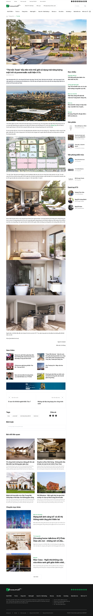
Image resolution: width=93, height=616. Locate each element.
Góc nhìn (59, 596)
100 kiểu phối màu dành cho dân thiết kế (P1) (76, 78)
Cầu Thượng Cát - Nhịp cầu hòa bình (54, 366)
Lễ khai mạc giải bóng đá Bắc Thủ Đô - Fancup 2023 (24, 366)
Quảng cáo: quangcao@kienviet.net (62, 601)
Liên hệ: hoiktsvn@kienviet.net (60, 599)
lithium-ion (54, 125)
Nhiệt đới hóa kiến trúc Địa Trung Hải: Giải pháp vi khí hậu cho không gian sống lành (20, 497)
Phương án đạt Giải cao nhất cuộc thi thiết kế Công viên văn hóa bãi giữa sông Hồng (54, 375)
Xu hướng (66, 596)
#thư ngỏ (39, 5)
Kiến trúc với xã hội (37, 514)
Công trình (23, 596)
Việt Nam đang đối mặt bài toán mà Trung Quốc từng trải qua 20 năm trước (77, 97)
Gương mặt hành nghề (73, 84)
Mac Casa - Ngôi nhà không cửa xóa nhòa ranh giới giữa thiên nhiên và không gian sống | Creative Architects (49, 561)
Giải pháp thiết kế (72, 75)
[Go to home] (13, 6)
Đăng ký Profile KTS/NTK (34, 612)
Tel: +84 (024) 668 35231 (59, 604)
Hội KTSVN (8, 596)
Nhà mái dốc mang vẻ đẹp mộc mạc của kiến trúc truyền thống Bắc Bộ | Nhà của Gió (77, 106)
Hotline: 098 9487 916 (59, 602)
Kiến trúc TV (84, 596)
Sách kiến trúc (74, 596)
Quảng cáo (8, 1)
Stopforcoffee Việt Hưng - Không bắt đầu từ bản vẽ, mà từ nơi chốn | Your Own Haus (51, 464)
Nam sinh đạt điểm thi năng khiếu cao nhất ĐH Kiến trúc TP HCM (24, 375)
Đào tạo (52, 596)
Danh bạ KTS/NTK (33, 1)
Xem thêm (35, 576)
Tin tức (16, 596)
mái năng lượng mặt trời (25, 416)
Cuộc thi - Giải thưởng (41, 596)
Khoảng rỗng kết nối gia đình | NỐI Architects (77, 115)
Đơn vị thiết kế (43, 1)
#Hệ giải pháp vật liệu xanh (50, 5)
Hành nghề (31, 596)
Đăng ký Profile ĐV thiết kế (48, 612)
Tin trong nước (36, 536)
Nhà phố (35, 557)
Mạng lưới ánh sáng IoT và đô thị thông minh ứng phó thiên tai (48, 518)
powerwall (15, 416)
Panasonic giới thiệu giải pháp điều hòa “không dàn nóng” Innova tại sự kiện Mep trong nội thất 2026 (24, 356)
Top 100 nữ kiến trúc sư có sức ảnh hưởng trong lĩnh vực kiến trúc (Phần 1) (77, 88)
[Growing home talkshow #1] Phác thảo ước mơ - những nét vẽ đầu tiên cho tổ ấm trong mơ (49, 539)
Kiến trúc (70, 103)
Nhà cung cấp (23, 1)
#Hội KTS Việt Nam (29, 5)
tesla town (36, 416)
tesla (8, 416)
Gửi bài (15, 1)
